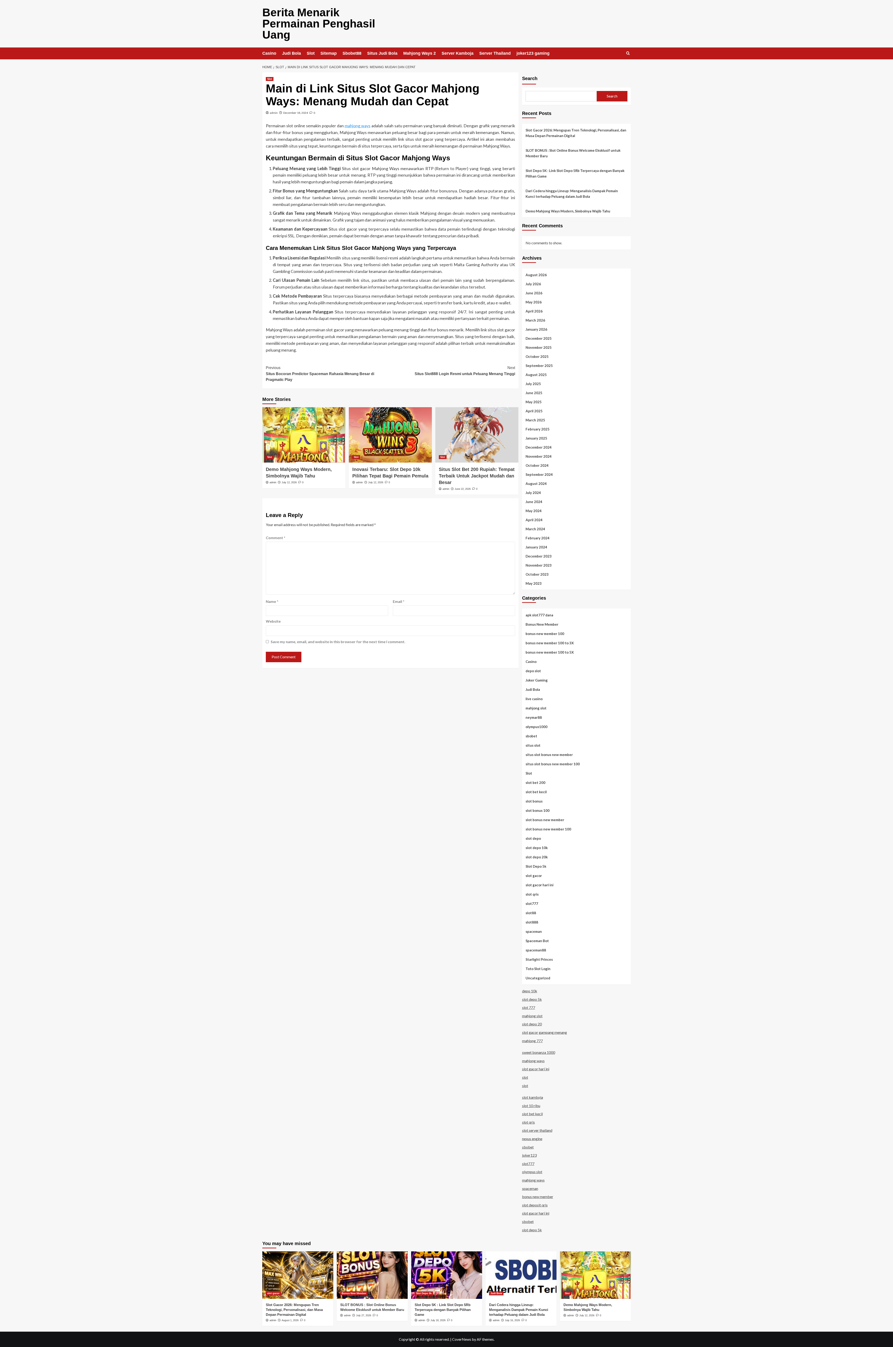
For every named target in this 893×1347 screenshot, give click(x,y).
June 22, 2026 (463, 488)
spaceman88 (536, 950)
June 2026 (534, 293)
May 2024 (534, 511)
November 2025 (539, 347)
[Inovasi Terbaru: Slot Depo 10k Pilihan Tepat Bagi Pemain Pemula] (390, 435)
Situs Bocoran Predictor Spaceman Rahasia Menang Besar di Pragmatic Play (320, 374)
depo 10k (529, 991)
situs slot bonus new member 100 (553, 764)
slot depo (533, 838)
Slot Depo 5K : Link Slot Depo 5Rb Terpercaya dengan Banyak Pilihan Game (575, 173)
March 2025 (535, 420)
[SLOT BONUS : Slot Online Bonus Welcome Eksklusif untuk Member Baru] (372, 1275)
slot (525, 1077)
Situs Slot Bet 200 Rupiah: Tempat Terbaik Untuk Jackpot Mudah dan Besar (477, 476)
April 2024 (534, 520)
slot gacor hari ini (539, 885)
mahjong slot (536, 708)
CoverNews (461, 1339)
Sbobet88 (352, 53)
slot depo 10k (537, 848)
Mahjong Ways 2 (419, 53)
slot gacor (534, 875)
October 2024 (537, 465)
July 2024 (533, 492)
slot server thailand (537, 1130)
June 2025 (534, 393)
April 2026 (534, 311)
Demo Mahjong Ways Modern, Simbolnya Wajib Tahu (568, 211)
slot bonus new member (545, 820)
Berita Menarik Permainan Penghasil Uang (318, 23)
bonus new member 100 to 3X (550, 643)
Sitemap (328, 53)
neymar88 (534, 717)
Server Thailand (495, 53)
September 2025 (539, 365)
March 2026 (535, 320)
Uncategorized (538, 978)
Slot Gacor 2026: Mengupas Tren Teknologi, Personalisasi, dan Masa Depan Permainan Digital (576, 133)
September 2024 (539, 474)
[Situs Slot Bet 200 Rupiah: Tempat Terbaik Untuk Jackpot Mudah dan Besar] (476, 435)
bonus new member (537, 1196)
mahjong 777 (532, 1040)
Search (529, 78)
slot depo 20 (532, 1024)
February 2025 (538, 429)
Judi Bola (291, 53)
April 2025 (534, 411)
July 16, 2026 (512, 1320)
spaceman (534, 931)
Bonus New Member (542, 624)
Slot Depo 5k (536, 866)
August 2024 (536, 483)
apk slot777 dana (539, 615)
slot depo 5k (532, 999)
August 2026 (536, 275)
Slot (311, 53)
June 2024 (534, 502)
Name (272, 601)
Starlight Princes (539, 959)
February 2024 (538, 538)
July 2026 (533, 284)
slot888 (532, 922)
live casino (534, 699)
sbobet (531, 736)
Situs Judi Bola (382, 53)
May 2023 (534, 583)
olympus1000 (536, 727)
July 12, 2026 (289, 482)
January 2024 (536, 547)
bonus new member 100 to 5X (550, 652)
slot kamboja (532, 1097)
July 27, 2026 (363, 1315)
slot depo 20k (537, 857)
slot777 (532, 903)
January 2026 (536, 329)
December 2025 (539, 338)
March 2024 (535, 529)
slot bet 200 (535, 782)
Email (398, 601)
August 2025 (536, 375)
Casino (269, 53)
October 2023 (537, 574)
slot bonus (534, 801)
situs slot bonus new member (549, 754)
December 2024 (539, 447)
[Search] (628, 53)
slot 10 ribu (531, 1105)
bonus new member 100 (545, 634)
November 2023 (539, 565)
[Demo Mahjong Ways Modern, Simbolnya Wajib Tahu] (303, 435)
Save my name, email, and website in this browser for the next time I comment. (338, 641)
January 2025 (536, 438)
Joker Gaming (537, 680)
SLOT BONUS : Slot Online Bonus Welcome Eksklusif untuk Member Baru (573, 153)
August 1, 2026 (290, 1320)
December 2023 (539, 556)
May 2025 (534, 402)
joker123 (529, 1155)
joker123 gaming (533, 53)
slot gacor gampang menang (544, 1032)
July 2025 (533, 384)
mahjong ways (357, 125)
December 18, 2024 (295, 112)
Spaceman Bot (537, 941)
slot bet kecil (536, 792)
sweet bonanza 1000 (538, 1052)
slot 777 (528, 1007)
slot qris (532, 894)
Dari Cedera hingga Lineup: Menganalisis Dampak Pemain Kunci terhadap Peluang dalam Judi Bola (572, 193)
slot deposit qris (535, 1205)
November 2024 (539, 456)
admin (274, 112)
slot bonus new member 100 (548, 829)
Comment (275, 537)
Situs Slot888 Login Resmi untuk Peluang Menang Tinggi (465, 371)
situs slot (533, 745)
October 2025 (537, 356)
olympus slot (532, 1171)
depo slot (533, 671)
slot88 (531, 913)
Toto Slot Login (538, 969)
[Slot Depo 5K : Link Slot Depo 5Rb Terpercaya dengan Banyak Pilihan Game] (446, 1275)
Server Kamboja (457, 53)
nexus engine (532, 1138)
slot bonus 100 (538, 810)
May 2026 (534, 302)
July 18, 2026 (438, 1320)
